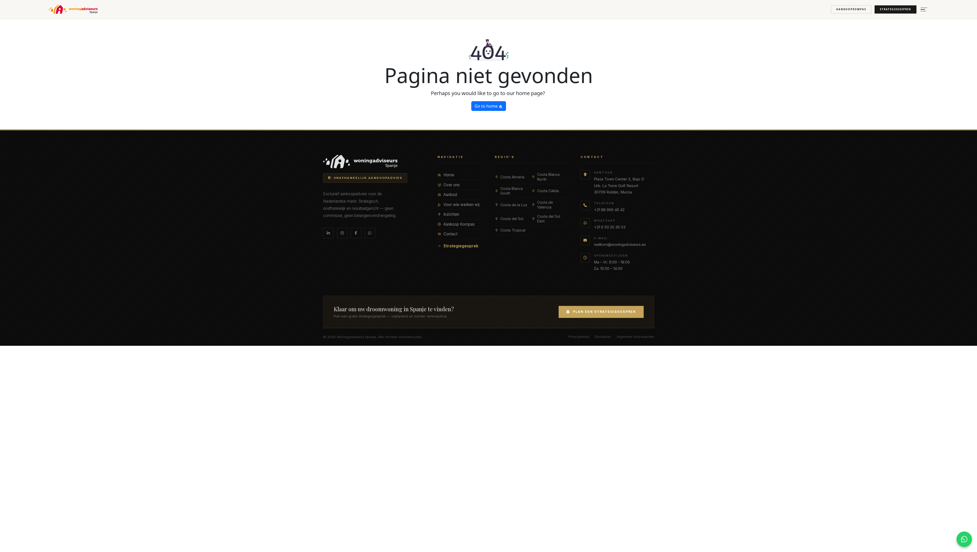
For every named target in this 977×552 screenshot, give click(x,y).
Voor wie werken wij (461, 204)
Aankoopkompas (851, 9)
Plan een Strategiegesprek (604, 312)
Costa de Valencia (545, 204)
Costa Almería (512, 177)
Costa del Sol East (548, 218)
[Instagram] (342, 233)
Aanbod (450, 194)
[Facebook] (356, 233)
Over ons (451, 184)
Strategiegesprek (895, 9)
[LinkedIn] (328, 233)
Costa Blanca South (511, 190)
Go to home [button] (487, 106)
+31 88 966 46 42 (609, 210)
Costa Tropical (512, 230)
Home (448, 174)
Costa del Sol (511, 218)
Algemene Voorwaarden (635, 337)
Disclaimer (603, 337)
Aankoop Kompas (459, 224)
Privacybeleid (578, 337)
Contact (450, 234)
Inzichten (451, 214)
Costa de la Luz (513, 205)
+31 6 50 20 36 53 (610, 227)
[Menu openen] (924, 9)
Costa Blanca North (548, 176)
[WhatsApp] (369, 233)
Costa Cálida (548, 191)
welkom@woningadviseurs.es (620, 244)
